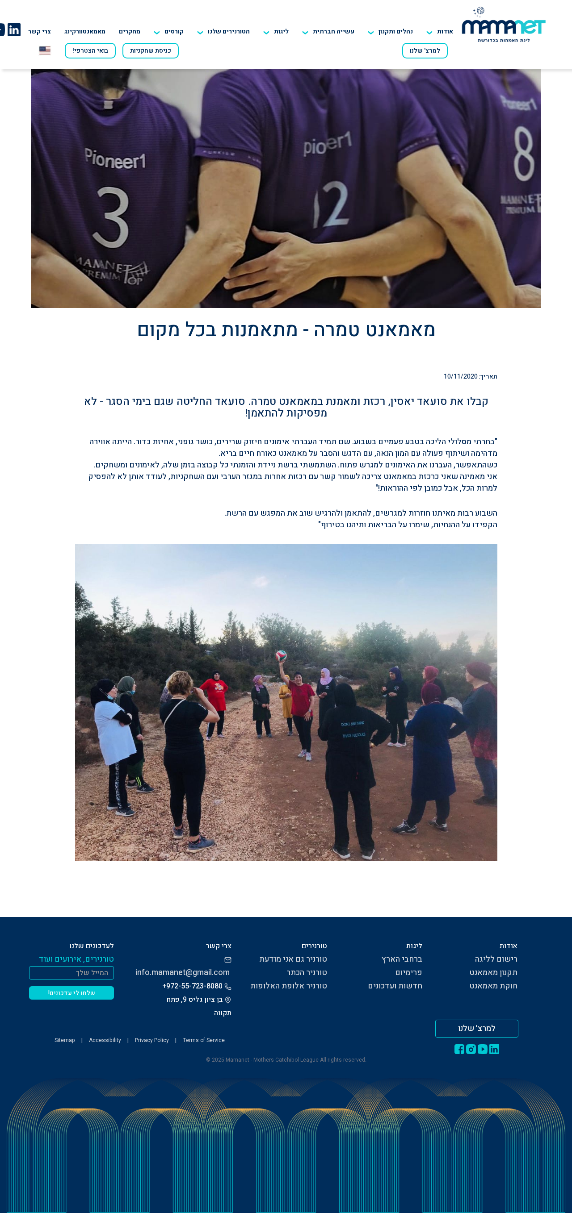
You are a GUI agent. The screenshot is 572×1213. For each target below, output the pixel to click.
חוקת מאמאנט (493, 986)
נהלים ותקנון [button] (396, 31)
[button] (223, 32)
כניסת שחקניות (150, 50)
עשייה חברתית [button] (333, 31)
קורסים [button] (174, 31)
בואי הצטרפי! (90, 50)
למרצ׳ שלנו (477, 1028)
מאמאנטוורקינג (84, 31)
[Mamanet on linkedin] (14, 29)
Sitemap (65, 1040)
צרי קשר (39, 31)
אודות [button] (445, 31)
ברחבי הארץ (402, 959)
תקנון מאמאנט (493, 973)
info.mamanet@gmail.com (182, 973)
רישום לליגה (496, 959)
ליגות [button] (281, 31)
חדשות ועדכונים (395, 986)
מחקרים (129, 31)
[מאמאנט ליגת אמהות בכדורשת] (503, 24)
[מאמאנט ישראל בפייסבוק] (459, 1048)
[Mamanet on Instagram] (471, 1048)
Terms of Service (204, 1040)
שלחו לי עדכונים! (71, 993)
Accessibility (105, 1040)
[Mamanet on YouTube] (483, 1048)
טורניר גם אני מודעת (293, 959)
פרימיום (408, 973)
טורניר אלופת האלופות (288, 986)
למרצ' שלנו (425, 50)
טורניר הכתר (306, 973)
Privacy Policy (152, 1040)
